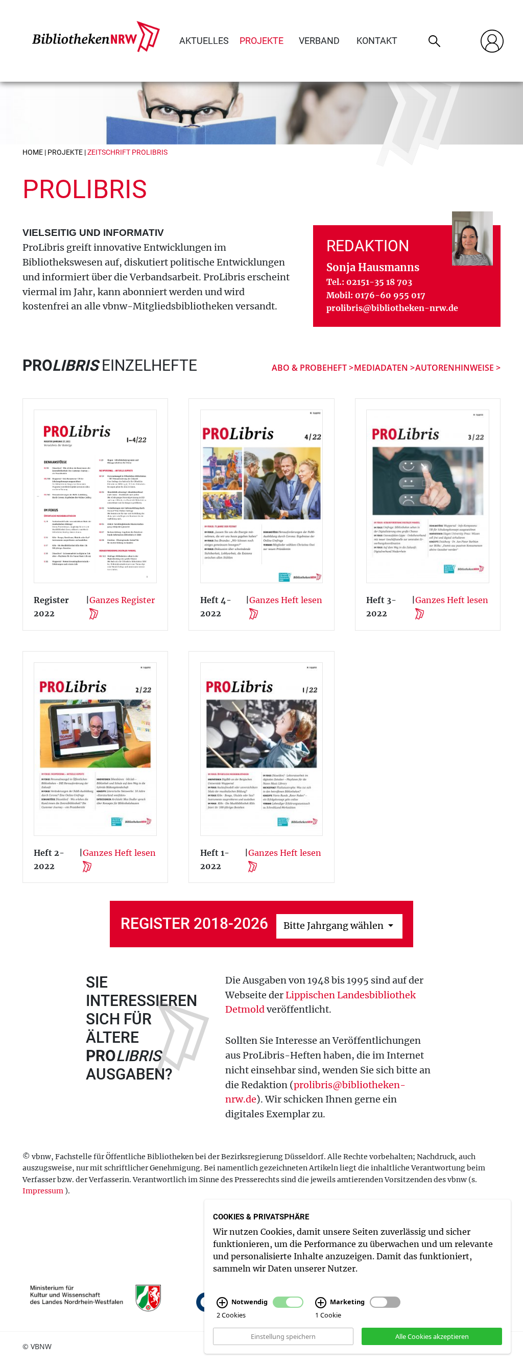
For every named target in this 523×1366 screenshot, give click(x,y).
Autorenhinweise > (458, 367)
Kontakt (376, 40)
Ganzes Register (122, 600)
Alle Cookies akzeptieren (432, 1335)
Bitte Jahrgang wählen (334, 925)
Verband (319, 40)
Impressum (42, 1190)
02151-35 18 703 (379, 282)
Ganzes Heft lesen (285, 600)
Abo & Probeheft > (312, 367)
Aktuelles (204, 40)
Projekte (261, 40)
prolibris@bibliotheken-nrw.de (392, 308)
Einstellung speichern (283, 1335)
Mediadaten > (384, 367)
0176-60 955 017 (390, 295)
